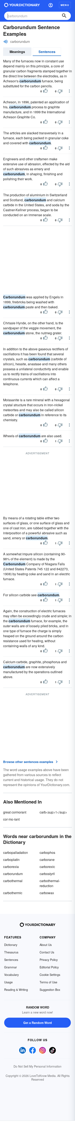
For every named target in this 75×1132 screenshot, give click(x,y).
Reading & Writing (16, 990)
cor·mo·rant (11, 819)
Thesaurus (11, 952)
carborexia (11, 866)
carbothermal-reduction (50, 883)
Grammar (10, 967)
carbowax (47, 892)
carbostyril (47, 873)
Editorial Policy (49, 967)
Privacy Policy (49, 960)
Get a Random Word (37, 1023)
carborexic (47, 866)
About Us (46, 945)
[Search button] (64, 16)
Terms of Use (48, 982)
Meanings (17, 51)
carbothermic (12, 892)
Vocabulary (11, 975)
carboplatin (11, 859)
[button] (50, 5)
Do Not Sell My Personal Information (37, 1066)
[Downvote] (60, 91)
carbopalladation (15, 852)
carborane (47, 859)
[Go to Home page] (22, 4)
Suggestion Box (50, 990)
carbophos (47, 852)
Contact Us (47, 952)
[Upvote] (45, 91)
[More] (69, 91)
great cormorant (14, 812)
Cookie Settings (50, 975)
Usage (8, 982)
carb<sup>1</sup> (53, 812)
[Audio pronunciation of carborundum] (5, 41)
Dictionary (10, 945)
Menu (65, 5)
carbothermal (12, 880)
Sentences (47, 51)
